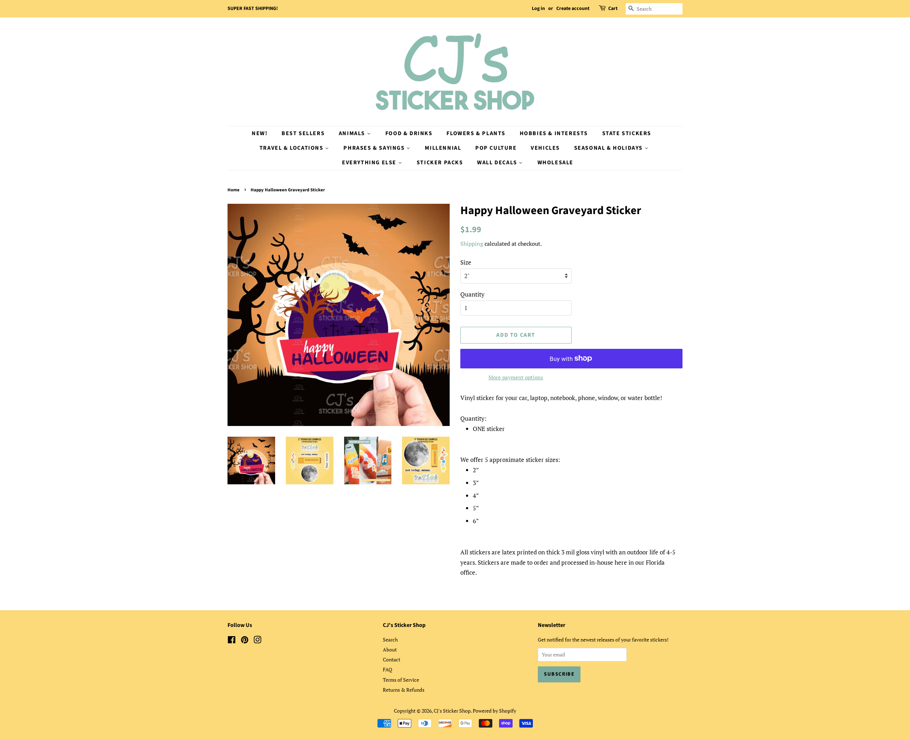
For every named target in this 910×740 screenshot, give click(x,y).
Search (390, 639)
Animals (353, 133)
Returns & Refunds (403, 689)
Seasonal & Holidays (609, 148)
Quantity (472, 294)
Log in (538, 8)
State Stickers (626, 133)
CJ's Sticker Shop (452, 710)
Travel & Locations (292, 148)
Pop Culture (496, 148)
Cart (612, 8)
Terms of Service (401, 679)
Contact (391, 659)
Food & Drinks (409, 133)
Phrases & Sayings (374, 148)
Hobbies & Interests (554, 133)
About (390, 649)
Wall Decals (498, 162)
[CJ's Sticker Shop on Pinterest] (244, 641)
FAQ (387, 669)
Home (234, 190)
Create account (572, 8)
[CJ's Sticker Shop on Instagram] (257, 641)
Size (465, 262)
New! (259, 133)
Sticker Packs (440, 162)
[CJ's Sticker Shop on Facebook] (232, 641)
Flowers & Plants (475, 133)
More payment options (515, 377)
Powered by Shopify (494, 710)
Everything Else (370, 162)
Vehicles (545, 148)
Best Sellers (303, 133)
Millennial (443, 148)
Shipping (471, 243)
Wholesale (555, 162)
